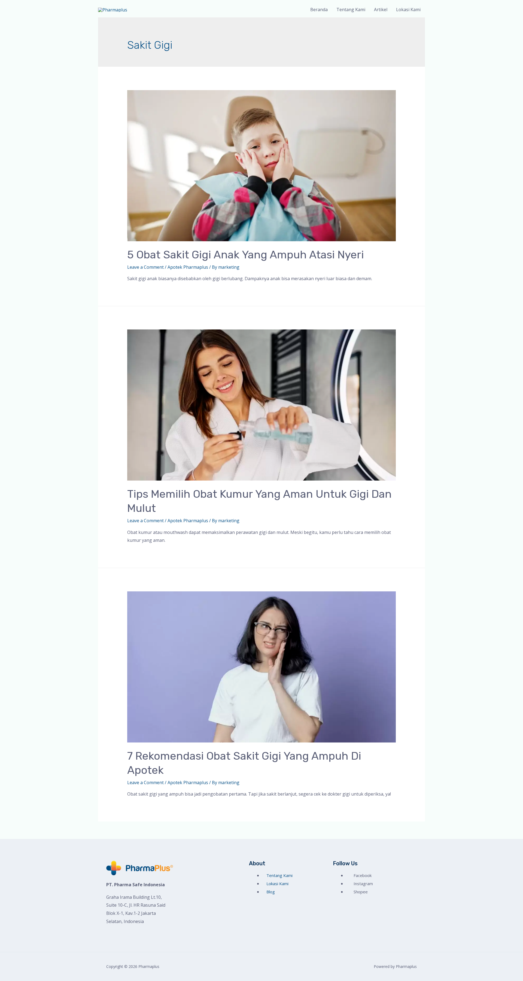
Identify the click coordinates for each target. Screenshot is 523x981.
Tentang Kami (350, 10)
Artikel (380, 10)
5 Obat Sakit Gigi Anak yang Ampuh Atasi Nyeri (245, 254)
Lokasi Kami (408, 10)
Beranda (319, 10)
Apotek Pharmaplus (188, 267)
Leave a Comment (145, 267)
